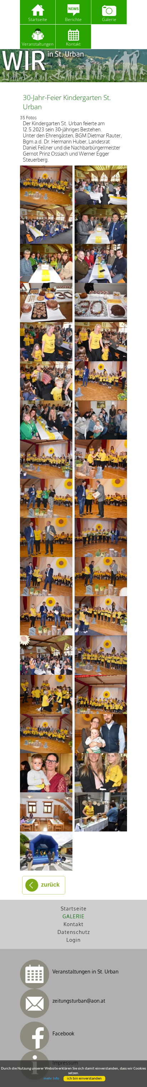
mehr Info (51, 1079)
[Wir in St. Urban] (73, 65)
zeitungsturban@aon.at (78, 1001)
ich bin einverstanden (84, 1079)
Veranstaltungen (38, 44)
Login (73, 940)
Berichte (73, 19)
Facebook (63, 1033)
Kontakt (73, 924)
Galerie (109, 19)
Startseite (37, 19)
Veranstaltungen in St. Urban (85, 971)
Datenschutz (73, 932)
